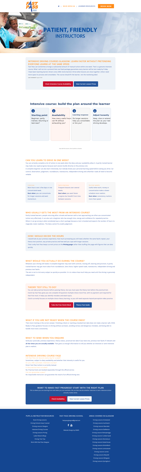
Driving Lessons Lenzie (101, 452)
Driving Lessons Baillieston (101, 429)
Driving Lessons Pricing (40, 433)
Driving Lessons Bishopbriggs (101, 433)
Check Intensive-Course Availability (58, 84)
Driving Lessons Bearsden (101, 426)
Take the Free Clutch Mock (61, 305)
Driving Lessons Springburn (101, 461)
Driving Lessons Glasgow (40, 426)
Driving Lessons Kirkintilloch (101, 445)
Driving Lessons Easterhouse (101, 442)
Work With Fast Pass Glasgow (40, 442)
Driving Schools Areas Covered (40, 423)
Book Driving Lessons (40, 420)
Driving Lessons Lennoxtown (101, 448)
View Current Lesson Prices (86, 84)
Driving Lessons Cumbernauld (101, 436)
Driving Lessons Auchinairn (101, 423)
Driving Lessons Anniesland (101, 420)
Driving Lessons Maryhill (101, 455)
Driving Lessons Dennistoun (101, 439)
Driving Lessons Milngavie (101, 458)
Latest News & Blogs (40, 436)
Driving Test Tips (40, 439)
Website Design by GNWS (71, 430)
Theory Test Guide (83, 305)
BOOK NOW (106, 6)
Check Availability (58, 399)
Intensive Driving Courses (40, 429)
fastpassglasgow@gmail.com (71, 420)
